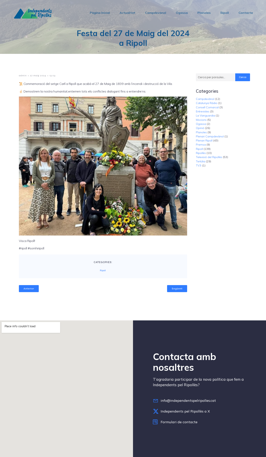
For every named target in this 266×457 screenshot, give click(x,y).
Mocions (201, 120)
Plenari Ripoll (204, 140)
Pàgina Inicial (100, 13)
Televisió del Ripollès (209, 157)
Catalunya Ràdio (206, 103)
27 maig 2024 (38, 75)
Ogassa (182, 13)
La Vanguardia (205, 115)
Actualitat (127, 13)
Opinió (200, 128)
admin (23, 75)
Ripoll (224, 13)
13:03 (52, 75)
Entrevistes (202, 111)
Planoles (204, 13)
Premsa (201, 144)
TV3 (198, 165)
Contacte (246, 13)
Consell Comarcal (207, 107)
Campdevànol (155, 13)
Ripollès (201, 153)
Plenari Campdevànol (210, 136)
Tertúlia (200, 161)
